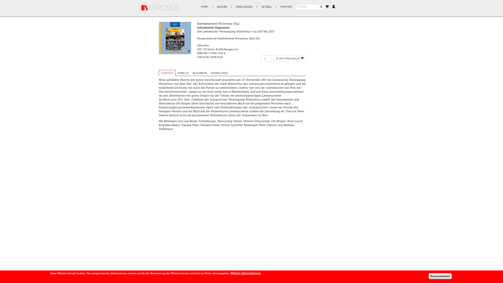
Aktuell (266, 7)
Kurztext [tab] (167, 73)
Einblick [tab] (183, 73)
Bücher (222, 7)
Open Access (244, 7)
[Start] (161, 8)
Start (204, 7)
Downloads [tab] (219, 73)
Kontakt (286, 7)
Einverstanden (440, 276)
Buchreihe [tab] (200, 73)
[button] (327, 7)
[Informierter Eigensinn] (175, 38)
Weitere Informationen (245, 273)
